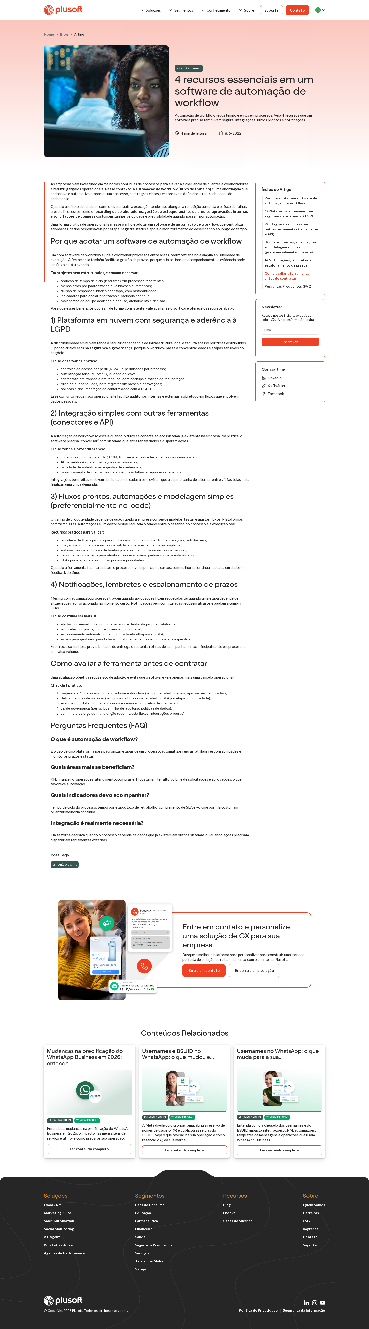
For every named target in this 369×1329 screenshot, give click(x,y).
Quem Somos (314, 1205)
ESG (306, 1221)
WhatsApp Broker (59, 1245)
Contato (297, 10)
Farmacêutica (146, 1221)
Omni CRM (53, 1205)
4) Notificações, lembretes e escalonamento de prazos (288, 262)
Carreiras (311, 1213)
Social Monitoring (59, 1229)
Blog (227, 1205)
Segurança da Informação (304, 1310)
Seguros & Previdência (153, 1245)
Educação (143, 1213)
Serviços (142, 1253)
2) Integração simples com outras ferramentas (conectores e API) (292, 229)
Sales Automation (59, 1221)
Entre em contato (204, 970)
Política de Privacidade (258, 1310)
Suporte (271, 10)
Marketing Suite (57, 1213)
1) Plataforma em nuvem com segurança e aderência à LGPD (290, 213)
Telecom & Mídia (149, 1261)
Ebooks (229, 1213)
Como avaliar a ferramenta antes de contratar (287, 275)
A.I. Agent (52, 1237)
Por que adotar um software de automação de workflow (291, 200)
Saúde (140, 1237)
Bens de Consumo (150, 1205)
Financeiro (144, 1229)
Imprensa (310, 1229)
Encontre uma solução (254, 970)
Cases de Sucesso (238, 1221)
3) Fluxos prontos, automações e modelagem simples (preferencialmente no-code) (290, 247)
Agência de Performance (64, 1253)
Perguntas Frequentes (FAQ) (289, 286)
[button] (150, 10)
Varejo (140, 1269)
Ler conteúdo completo (89, 1149)
